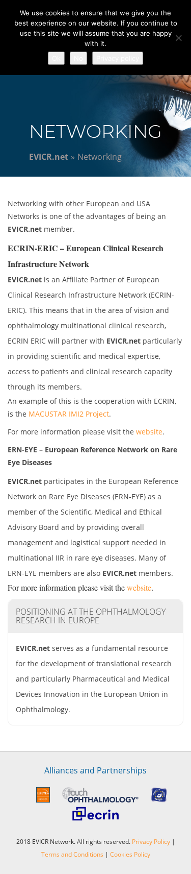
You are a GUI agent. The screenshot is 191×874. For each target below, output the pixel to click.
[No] (178, 38)
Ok (56, 58)
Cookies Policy (130, 854)
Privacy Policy (151, 841)
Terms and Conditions (72, 854)
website (149, 431)
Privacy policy (117, 58)
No (78, 58)
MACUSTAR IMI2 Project (69, 414)
